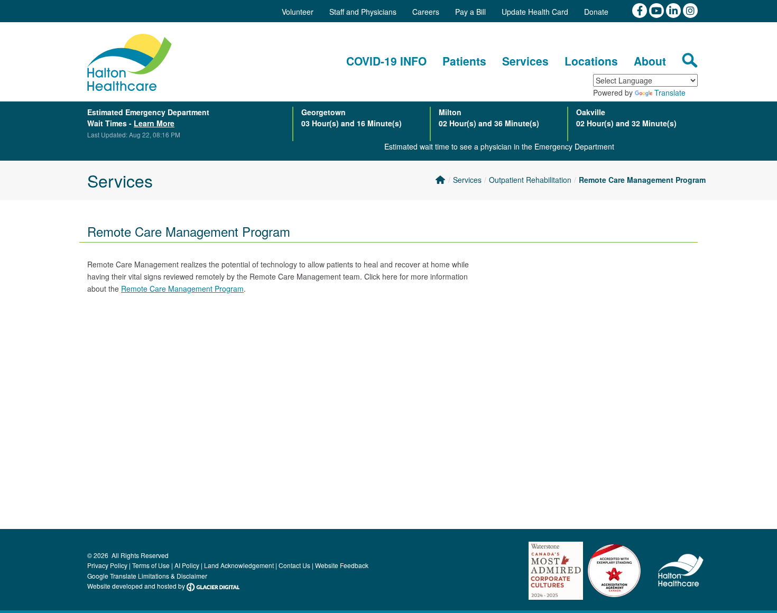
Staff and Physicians (362, 11)
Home (440, 179)
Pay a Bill (470, 11)
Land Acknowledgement (239, 565)
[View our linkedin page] (674, 9)
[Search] (690, 60)
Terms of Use (151, 565)
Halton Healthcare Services (129, 62)
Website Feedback (341, 565)
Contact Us (294, 565)
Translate (670, 92)
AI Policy (186, 565)
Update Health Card (535, 11)
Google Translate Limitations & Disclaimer (147, 575)
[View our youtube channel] (657, 9)
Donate (596, 11)
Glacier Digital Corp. (213, 587)
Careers (425, 11)
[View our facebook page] (640, 9)
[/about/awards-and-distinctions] (557, 573)
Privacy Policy (107, 565)
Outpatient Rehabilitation (530, 179)
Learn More (154, 123)
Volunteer (297, 11)
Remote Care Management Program (642, 179)
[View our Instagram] (690, 9)
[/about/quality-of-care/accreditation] (614, 573)
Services (467, 179)
